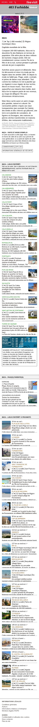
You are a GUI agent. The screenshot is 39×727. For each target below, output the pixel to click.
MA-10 (14, 545)
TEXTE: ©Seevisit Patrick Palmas (18, 123)
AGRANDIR (33, 7)
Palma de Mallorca (20, 600)
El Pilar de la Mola (20, 505)
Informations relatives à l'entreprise (14, 709)
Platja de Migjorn (19, 491)
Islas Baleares (18, 573)
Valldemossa (17, 627)
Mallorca (16, 586)
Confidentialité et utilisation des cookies (15, 717)
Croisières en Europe (11, 395)
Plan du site (6, 721)
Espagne (5, 382)
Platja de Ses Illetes (20, 424)
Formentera (17, 451)
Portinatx (6, 256)
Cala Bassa (6, 175)
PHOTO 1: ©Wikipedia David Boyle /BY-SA (18, 124)
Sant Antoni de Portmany (13, 310)
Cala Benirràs (8, 188)
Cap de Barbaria (18, 518)
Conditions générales (9, 704)
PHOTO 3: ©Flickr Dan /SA (18, 126)
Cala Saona (16, 478)
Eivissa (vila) (7, 243)
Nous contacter (7, 719)
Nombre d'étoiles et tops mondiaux (18, 350)
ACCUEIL (5, 2)
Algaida (15, 668)
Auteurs (4, 707)
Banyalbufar (17, 559)
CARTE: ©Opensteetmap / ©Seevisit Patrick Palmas (16, 127)
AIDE (11, 2)
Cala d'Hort (7, 202)
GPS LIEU (19, 147)
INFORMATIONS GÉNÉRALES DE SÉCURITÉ (17, 151)
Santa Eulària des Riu (11, 297)
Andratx (15, 532)
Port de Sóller (18, 681)
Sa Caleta (6, 283)
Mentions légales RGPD (10, 711)
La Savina (15, 437)
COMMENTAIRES (8, 147)
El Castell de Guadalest (22, 654)
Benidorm (16, 640)
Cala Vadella (7, 229)
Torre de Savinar (9, 324)
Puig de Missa (7, 270)
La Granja (16, 613)
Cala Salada (7, 215)
